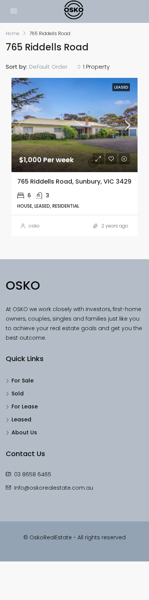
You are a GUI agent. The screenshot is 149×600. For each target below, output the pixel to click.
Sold (17, 393)
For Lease (24, 406)
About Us (24, 432)
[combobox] (55, 67)
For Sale (22, 380)
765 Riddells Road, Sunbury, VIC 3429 (74, 181)
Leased (21, 419)
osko (34, 226)
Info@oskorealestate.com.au (53, 488)
